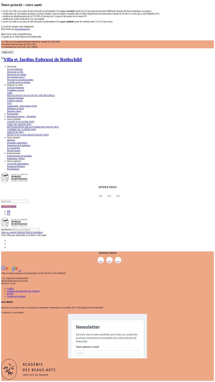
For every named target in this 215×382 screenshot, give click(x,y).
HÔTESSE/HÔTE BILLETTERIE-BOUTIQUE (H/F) (33, 127)
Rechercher (6, 229)
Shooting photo (14, 111)
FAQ (9, 103)
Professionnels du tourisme (19, 156)
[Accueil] (41, 59)
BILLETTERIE (8, 206)
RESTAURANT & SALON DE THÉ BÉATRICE (31, 95)
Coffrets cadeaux (15, 100)
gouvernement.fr (22, 29)
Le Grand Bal (13, 148)
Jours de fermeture (15, 87)
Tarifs (9, 93)
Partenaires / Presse (16, 158)
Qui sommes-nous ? (16, 77)
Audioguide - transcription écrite (22, 106)
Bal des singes (13, 150)
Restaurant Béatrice (16, 166)
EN (8, 214)
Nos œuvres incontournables (20, 79)
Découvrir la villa (15, 72)
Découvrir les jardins (16, 74)
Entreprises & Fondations (18, 145)
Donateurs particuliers (17, 142)
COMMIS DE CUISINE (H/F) (21, 129)
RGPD (10, 293)
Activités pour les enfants (18, 82)
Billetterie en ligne (15, 108)
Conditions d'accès (15, 90)
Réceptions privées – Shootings (21, 116)
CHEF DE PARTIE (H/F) (19, 124)
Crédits (10, 288)
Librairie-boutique (15, 98)
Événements (12, 114)
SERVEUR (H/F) (15, 132)
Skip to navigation (34, 232)
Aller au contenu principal (13, 232)
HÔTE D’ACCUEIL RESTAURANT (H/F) (28, 135)
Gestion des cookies (16, 296)
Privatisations (13, 169)
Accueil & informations (18, 163)
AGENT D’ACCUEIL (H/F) (20, 121)
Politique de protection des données (23, 291)
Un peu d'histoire (15, 69)
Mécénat (11, 140)
